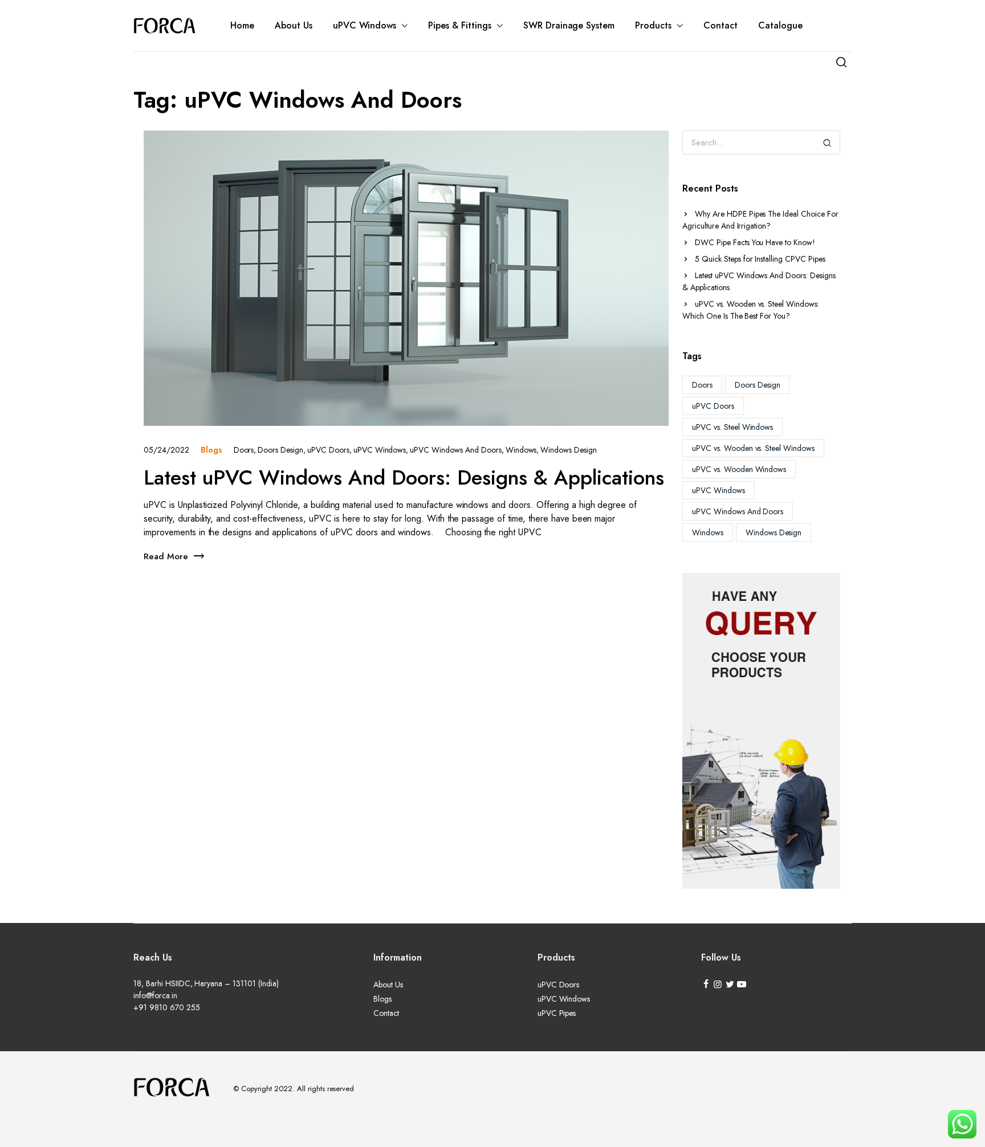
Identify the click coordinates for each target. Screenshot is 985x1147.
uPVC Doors (713, 406)
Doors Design (757, 385)
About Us (293, 25)
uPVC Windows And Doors (737, 511)
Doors (702, 385)
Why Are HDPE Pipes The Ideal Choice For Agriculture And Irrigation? (760, 219)
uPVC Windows (365, 25)
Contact (720, 25)
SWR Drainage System (568, 25)
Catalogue (780, 25)
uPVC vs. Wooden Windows (739, 469)
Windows (707, 532)
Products (653, 25)
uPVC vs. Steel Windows (732, 427)
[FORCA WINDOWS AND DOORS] (164, 25)
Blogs (211, 449)
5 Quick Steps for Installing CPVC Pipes (760, 259)
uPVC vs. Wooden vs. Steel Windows (753, 448)
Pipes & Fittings (459, 25)
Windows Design (774, 532)
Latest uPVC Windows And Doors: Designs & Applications (759, 281)
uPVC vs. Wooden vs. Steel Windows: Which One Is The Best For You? (750, 310)
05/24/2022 (166, 449)
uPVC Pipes (557, 1013)
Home (242, 25)
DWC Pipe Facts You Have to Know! (755, 242)
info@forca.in (155, 995)
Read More (166, 556)
